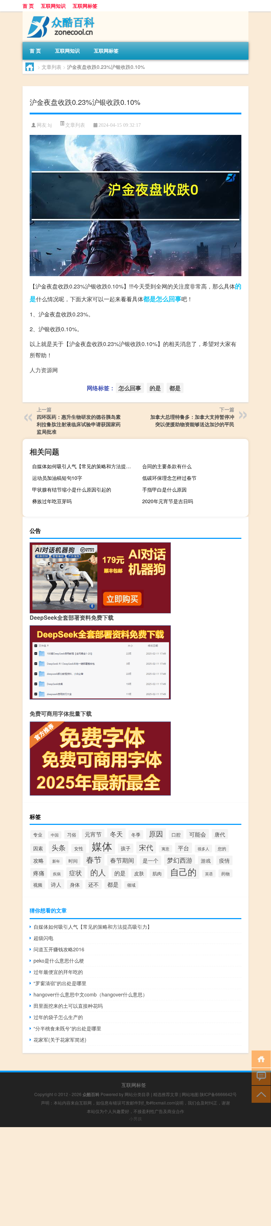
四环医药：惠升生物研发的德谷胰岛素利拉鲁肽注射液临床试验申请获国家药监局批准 (79, 424)
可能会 (197, 834)
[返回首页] (259, 1058)
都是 (149, 298)
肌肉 (157, 873)
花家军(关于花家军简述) (60, 1039)
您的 (222, 848)
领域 (131, 885)
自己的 (183, 871)
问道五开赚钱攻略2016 (59, 949)
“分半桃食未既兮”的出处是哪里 (67, 1028)
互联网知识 (53, 5)
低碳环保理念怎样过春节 (169, 477)
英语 (209, 873)
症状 (75, 872)
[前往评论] (259, 1076)
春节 (94, 859)
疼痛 (38, 873)
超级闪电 (43, 937)
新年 (56, 861)
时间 (73, 860)
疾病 (57, 873)
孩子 (126, 848)
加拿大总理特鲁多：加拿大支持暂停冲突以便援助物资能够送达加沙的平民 (192, 420)
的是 (155, 388)
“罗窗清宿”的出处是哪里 (60, 983)
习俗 (71, 834)
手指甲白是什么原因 (164, 489)
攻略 (38, 860)
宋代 (146, 847)
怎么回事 (168, 298)
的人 (98, 872)
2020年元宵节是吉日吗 (167, 501)
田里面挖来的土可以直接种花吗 (68, 1005)
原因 (156, 833)
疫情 (224, 860)
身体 (75, 884)
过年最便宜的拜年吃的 (58, 971)
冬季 (135, 834)
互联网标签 (85, 5)
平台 (183, 848)
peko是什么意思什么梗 (59, 960)
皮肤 (139, 873)
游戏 (206, 860)
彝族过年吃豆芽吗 (52, 501)
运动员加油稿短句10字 (57, 477)
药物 (225, 873)
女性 (78, 848)
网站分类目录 (137, 1094)
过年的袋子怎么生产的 (58, 1016)
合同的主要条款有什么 (167, 466)
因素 (38, 848)
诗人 (56, 884)
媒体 (102, 845)
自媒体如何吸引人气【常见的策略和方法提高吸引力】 (84, 466)
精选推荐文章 (166, 1094)
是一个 (150, 860)
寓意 (165, 848)
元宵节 (93, 834)
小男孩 (135, 1118)
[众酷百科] (60, 13)
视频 (37, 884)
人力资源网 (44, 370)
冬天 (116, 833)
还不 (93, 884)
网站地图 (190, 1094)
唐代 (220, 834)
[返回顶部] (259, 1094)
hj (50, 125)
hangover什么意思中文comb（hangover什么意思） (90, 994)
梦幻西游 (179, 860)
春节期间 (122, 860)
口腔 (176, 834)
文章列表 (51, 66)
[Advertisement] (135, 1176)
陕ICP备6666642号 (218, 1094)
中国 (55, 835)
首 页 (28, 5)
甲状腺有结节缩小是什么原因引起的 (71, 489)
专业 (37, 834)
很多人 (203, 848)
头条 (59, 847)
